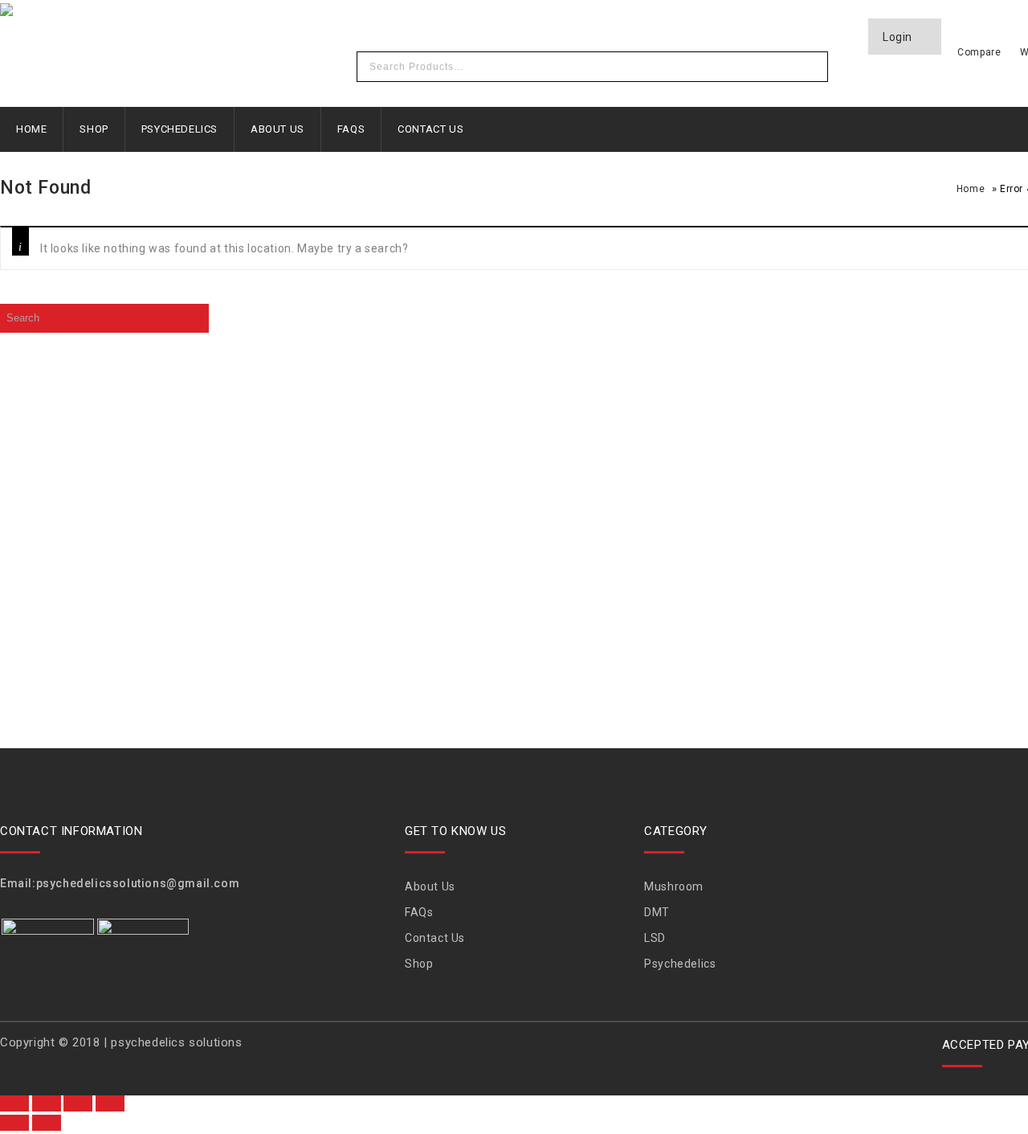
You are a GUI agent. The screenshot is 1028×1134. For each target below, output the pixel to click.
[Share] (77, 1103)
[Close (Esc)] (110, 1103)
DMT (657, 912)
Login (899, 37)
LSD (655, 937)
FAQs (351, 129)
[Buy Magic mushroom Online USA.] (216, 12)
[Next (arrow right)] (46, 1123)
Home (31, 129)
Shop (94, 129)
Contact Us (430, 129)
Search (811, 66)
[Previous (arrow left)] (14, 1123)
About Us (277, 129)
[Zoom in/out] (14, 1103)
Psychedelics (179, 129)
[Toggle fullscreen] (46, 1103)
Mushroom (674, 886)
